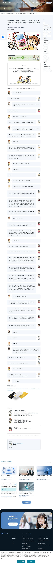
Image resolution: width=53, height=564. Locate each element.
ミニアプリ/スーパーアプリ (47, 27)
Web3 (38, 546)
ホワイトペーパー (42, 2)
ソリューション (16, 2)
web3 (48, 42)
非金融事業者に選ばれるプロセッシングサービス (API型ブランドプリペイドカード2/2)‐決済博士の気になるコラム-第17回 (22, 13)
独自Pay (45, 38)
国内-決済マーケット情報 (47, 68)
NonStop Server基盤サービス (26, 548)
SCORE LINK (39, 541)
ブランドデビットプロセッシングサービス (27, 538)
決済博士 (19, 27)
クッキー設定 (21, 561)
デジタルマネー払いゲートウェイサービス (43, 538)
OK (31, 561)
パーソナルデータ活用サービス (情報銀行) (43, 540)
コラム (29, 2)
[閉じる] (50, 552)
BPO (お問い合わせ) (40, 548)
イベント (37, 2)
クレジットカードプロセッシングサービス (27, 536)
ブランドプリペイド (10, 27)
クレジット (45, 62)
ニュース (21, 2)
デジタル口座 (15, 27)
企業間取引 (45, 64)
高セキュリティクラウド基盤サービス (27, 546)
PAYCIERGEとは (10, 2)
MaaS (44, 36)
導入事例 (25, 2)
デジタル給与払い (46, 25)
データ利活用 (49, 36)
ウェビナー (45, 55)
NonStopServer (46, 40)
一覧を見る (29, 533)
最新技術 (45, 42)
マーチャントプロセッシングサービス (42, 536)
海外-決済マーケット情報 (47, 66)
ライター (33, 2)
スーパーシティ (46, 53)
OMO (47, 29)
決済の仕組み (22, 27)
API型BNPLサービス (24, 543)
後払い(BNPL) (45, 51)
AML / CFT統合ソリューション (41, 543)
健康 (44, 29)
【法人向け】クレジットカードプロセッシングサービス (29, 541)
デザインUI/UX (46, 44)
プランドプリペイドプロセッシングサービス (27, 540)
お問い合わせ (49, 2)
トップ (2, 13)
